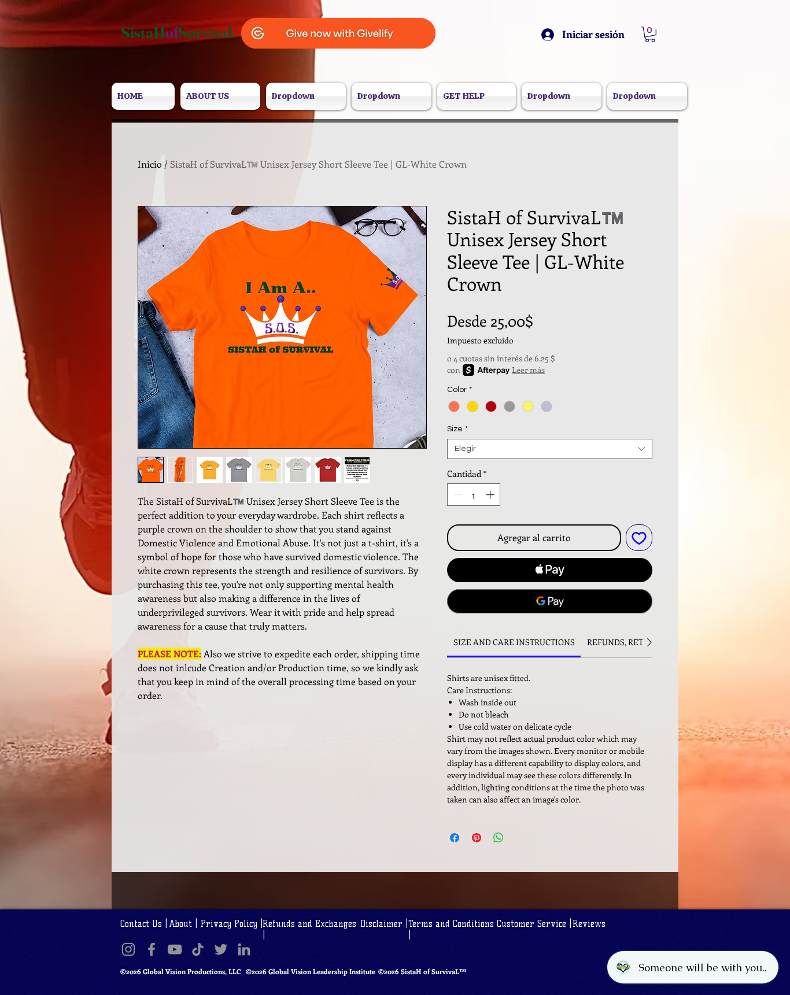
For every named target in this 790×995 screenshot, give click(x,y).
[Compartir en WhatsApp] (498, 838)
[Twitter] (221, 949)
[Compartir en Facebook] (455, 838)
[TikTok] (197, 949)
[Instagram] (128, 949)
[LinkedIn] (244, 949)
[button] (650, 34)
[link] (514, 642)
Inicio (150, 164)
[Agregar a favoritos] (639, 537)
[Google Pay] (549, 601)
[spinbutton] (473, 494)
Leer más (528, 369)
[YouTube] (174, 949)
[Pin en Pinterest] (476, 838)
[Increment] (491, 494)
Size (457, 429)
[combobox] (549, 449)
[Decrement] (456, 494)
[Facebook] (151, 949)
